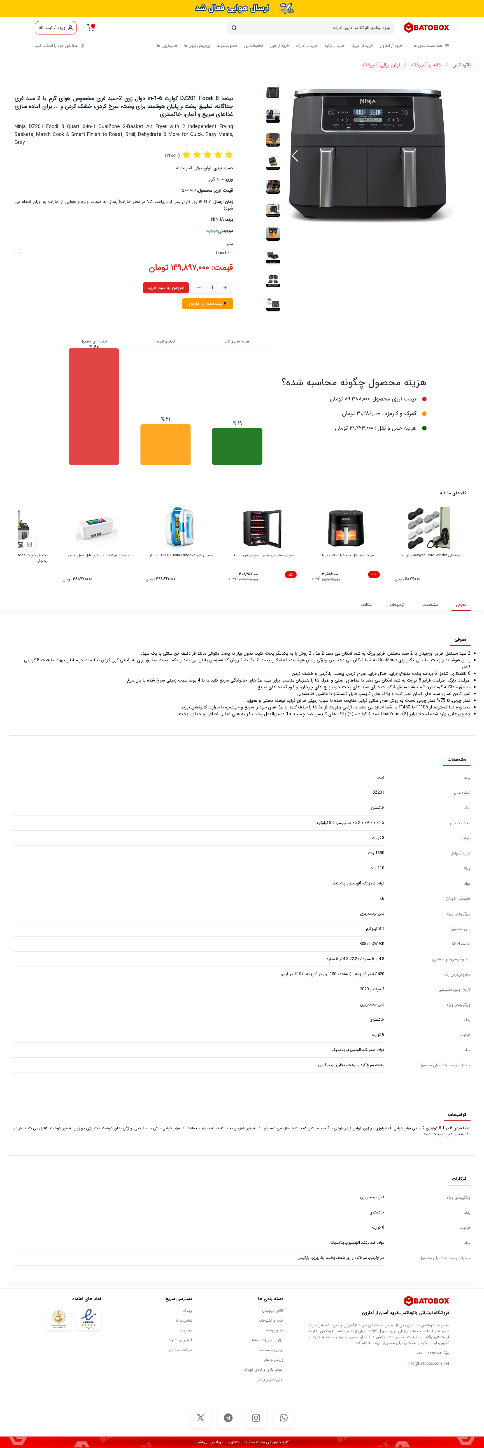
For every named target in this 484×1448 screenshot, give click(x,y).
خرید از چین (279, 46)
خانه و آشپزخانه (426, 65)
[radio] (186, 155)
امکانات (366, 605)
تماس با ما (184, 1321)
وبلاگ (187, 1311)
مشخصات (430, 605)
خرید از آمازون (391, 46)
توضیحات (397, 605)
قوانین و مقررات (179, 1340)
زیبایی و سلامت (271, 1350)
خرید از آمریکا (362, 46)
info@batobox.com (425, 1364)
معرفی (461, 605)
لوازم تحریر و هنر (270, 1379)
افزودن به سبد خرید (166, 287)
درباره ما (186, 1330)
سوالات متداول (180, 1350)
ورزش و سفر (273, 1360)
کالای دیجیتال (272, 1311)
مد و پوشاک (274, 1330)
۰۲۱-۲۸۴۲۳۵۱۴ (429, 1353)
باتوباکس (461, 65)
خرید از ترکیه (335, 46)
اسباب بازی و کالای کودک (263, 1370)
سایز (230, 244)
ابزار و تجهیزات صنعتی (265, 1340)
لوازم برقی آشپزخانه (381, 65)
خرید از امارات (307, 46)
